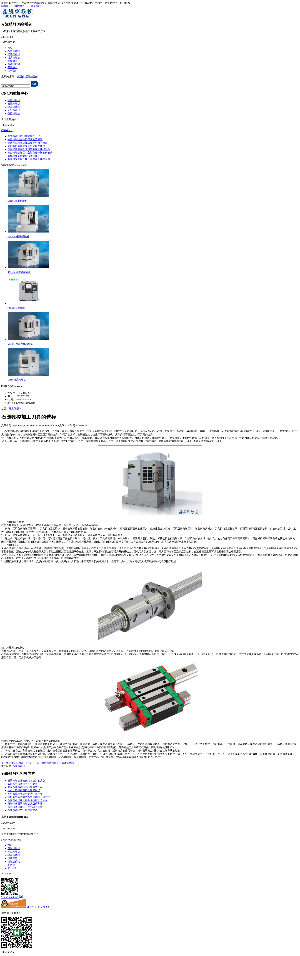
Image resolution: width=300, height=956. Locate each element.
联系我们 (36, 6)
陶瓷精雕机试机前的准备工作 (24, 136)
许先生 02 (43, 907)
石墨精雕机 (14, 51)
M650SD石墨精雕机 (18, 236)
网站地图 (19, 6)
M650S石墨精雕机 (17, 200)
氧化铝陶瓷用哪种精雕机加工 (24, 156)
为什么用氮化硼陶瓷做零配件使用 (26, 146)
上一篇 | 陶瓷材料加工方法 (16, 763)
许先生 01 (32, 907)
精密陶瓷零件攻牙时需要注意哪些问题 (29, 149)
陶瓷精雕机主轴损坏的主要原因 (25, 139)
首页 (10, 47)
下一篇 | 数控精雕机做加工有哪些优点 (53, 763)
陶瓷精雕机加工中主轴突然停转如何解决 (30, 152)
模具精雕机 (14, 57)
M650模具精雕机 (17, 379)
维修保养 (13, 61)
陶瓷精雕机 (14, 54)
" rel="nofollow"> (10, 897)
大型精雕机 (14, 110)
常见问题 (14, 408)
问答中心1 (6, 130)
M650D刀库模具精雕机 (20, 344)
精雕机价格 (14, 64)
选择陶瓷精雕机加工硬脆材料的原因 (28, 142)
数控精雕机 (14, 113)
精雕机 (5, 6)
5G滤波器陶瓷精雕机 (19, 272)
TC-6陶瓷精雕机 (16, 308)
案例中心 (13, 67)
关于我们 (13, 70)
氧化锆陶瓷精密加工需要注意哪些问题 (29, 159)
